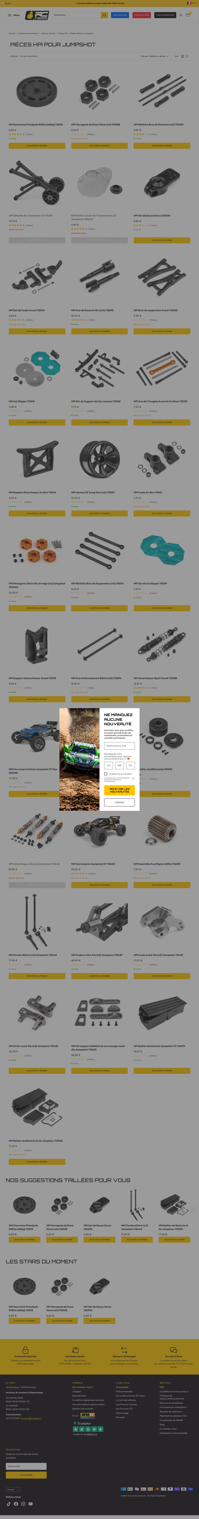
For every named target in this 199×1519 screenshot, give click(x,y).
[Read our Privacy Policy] (133, 778)
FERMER (119, 802)
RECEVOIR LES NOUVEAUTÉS (120, 790)
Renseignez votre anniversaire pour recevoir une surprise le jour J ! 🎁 (117, 756)
